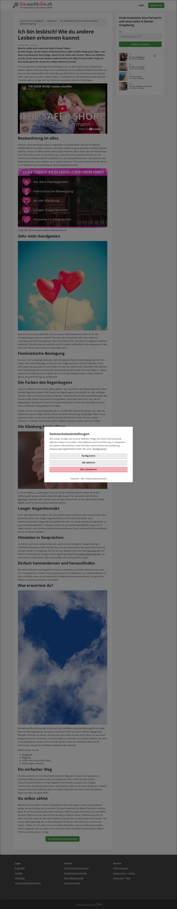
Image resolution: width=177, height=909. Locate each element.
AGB (82, 478)
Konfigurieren (100, 448)
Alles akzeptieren (88, 469)
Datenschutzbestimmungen (96, 478)
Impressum (74, 478)
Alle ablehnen (88, 462)
